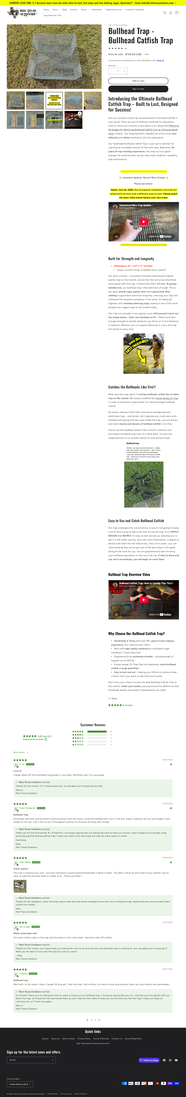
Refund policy (53, 1094)
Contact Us (117, 1039)
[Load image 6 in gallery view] (16, 120)
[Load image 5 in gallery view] (93, 100)
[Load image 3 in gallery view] (54, 100)
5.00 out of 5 (45, 736)
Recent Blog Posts (133, 1039)
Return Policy (68, 1039)
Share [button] (114, 698)
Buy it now (138, 89)
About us (55, 1039)
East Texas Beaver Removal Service (93, 1043)
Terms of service (80, 1094)
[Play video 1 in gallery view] (73, 120)
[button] (56, 10)
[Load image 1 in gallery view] (16, 100)
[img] (20, 760)
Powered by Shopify (37, 1094)
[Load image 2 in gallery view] (35, 100)
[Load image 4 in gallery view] (73, 100)
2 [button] (91, 1020)
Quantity (112, 66)
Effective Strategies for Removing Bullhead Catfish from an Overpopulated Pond (143, 129)
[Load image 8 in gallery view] (54, 120)
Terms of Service (101, 1039)
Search (45, 1039)
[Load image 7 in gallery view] (35, 120)
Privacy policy (66, 1094)
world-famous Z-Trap (167, 398)
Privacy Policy (84, 1039)
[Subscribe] (53, 1060)
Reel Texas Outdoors (21, 1094)
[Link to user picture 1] (20, 886)
